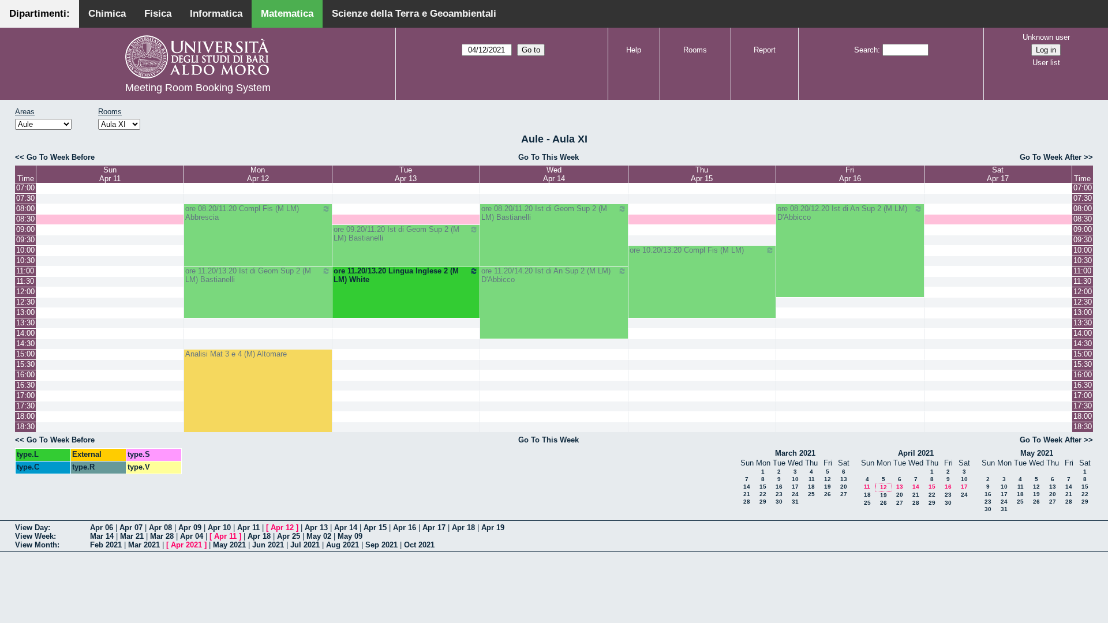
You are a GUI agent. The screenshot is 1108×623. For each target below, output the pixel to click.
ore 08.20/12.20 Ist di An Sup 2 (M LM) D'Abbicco (842, 213)
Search (866, 50)
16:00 (25, 374)
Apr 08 (160, 527)
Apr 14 (345, 527)
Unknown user (1046, 37)
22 (762, 494)
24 (795, 494)
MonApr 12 (258, 174)
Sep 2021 (381, 545)
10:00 (25, 250)
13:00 (25, 312)
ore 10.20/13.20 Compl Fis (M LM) (687, 250)
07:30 (25, 198)
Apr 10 (219, 527)
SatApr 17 (998, 174)
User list (1046, 62)
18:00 (25, 416)
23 (779, 494)
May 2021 (1036, 453)
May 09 (350, 536)
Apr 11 (248, 527)
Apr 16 (404, 527)
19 (827, 486)
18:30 (25, 426)
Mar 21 (132, 536)
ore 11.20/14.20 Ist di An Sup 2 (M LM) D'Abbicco (546, 275)
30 (779, 501)
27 (843, 494)
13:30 (25, 322)
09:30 (25, 239)
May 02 (318, 536)
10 (795, 479)
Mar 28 (162, 536)
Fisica (157, 13)
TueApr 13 (406, 174)
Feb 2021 (106, 545)
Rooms (695, 50)
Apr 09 (189, 527)
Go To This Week (548, 157)
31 (795, 501)
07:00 (25, 187)
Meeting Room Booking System (198, 87)
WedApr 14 (554, 174)
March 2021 (795, 453)
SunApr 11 (110, 174)
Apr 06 (101, 527)
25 (811, 494)
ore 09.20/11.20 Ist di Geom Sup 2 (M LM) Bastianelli (396, 233)
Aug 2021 (342, 545)
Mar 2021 (144, 545)
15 (762, 486)
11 (811, 479)
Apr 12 (282, 527)
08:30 (25, 219)
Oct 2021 (419, 545)
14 (746, 486)
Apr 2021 (186, 545)
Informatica (216, 13)
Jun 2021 (268, 545)
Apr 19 (492, 527)
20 (843, 486)
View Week (34, 536)
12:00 (25, 291)
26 (827, 494)
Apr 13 (316, 527)
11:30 (25, 281)
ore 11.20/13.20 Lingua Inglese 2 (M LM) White (396, 275)
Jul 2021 (305, 545)
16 (779, 486)
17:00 (25, 395)
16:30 (25, 385)
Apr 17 (434, 527)
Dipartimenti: (39, 13)
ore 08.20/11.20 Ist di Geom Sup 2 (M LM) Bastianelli (544, 213)
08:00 (25, 208)
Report (765, 50)
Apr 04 (191, 536)
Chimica (107, 13)
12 (827, 479)
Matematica (287, 13)
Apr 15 (375, 527)
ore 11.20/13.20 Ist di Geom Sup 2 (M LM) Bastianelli (248, 275)
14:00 (25, 333)
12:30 (25, 302)
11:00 (25, 271)
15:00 (25, 354)
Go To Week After (1050, 157)
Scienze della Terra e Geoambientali (414, 13)
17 (795, 486)
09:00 (25, 229)
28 (746, 501)
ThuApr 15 (702, 174)
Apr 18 (463, 527)
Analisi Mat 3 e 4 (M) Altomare (236, 354)
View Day (31, 527)
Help (633, 50)
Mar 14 (102, 536)
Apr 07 (131, 527)
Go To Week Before (61, 157)
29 (762, 501)
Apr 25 (288, 536)
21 (746, 494)
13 (843, 479)
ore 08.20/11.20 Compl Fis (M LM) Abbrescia (242, 213)
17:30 (25, 405)
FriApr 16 (850, 174)
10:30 (25, 260)
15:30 (25, 364)
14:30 (25, 343)
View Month (36, 545)
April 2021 (916, 453)
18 (811, 486)
